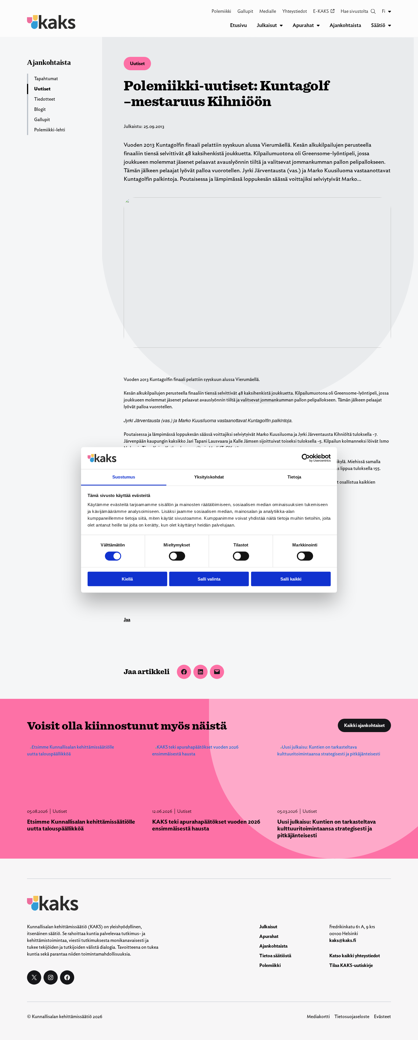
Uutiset (137, 63)
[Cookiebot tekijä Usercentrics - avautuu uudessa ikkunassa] (306, 458)
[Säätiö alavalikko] (389, 25)
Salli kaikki (290, 578)
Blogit (40, 109)
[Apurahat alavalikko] (318, 25)
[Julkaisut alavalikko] (281, 25)
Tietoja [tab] (294, 477)
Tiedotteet (44, 99)
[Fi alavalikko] (389, 11)
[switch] (177, 556)
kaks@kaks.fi (342, 940)
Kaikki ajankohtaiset (364, 725)
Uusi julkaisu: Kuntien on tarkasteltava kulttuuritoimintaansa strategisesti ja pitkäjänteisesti (326, 828)
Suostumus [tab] (123, 477)
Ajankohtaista (49, 62)
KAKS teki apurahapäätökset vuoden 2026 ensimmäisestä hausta (206, 825)
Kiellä (127, 578)
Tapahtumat (46, 78)
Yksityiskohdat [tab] (209, 477)
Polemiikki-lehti (49, 129)
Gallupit (42, 119)
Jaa (127, 619)
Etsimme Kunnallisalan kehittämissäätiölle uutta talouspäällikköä (81, 825)
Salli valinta (209, 578)
